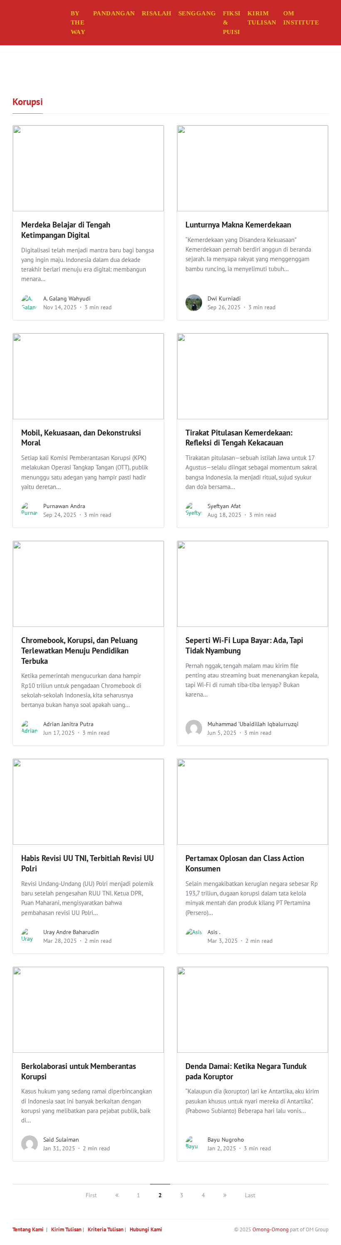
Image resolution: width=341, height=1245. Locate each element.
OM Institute (301, 18)
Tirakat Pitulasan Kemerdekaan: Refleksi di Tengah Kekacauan (238, 438)
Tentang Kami (28, 1229)
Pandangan (114, 13)
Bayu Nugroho (226, 1139)
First (91, 1195)
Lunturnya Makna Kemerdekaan (238, 225)
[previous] (117, 1195)
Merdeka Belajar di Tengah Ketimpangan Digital (65, 230)
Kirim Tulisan (262, 18)
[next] (225, 1195)
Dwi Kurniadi (224, 298)
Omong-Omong (270, 1229)
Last (250, 1195)
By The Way (78, 22)
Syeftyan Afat (224, 506)
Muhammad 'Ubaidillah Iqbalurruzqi (253, 724)
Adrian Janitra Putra (68, 724)
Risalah (157, 13)
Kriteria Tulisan (106, 1229)
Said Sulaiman (61, 1139)
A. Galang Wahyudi (67, 298)
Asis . (214, 932)
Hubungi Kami (146, 1229)
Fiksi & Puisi (232, 22)
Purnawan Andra (64, 506)
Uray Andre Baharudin (71, 932)
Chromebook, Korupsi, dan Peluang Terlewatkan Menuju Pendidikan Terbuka (79, 650)
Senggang (197, 13)
